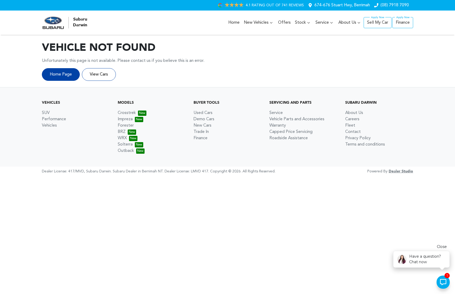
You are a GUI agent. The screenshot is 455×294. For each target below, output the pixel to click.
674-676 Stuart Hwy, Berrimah (342, 5)
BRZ (122, 132)
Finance (403, 23)
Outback (126, 151)
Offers (284, 23)
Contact (353, 132)
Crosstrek (127, 113)
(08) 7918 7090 (394, 5)
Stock (300, 23)
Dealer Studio (401, 171)
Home (234, 23)
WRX (122, 138)
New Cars (202, 125)
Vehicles (49, 125)
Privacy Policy (358, 138)
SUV (46, 113)
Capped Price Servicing (291, 132)
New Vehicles (256, 23)
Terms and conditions (365, 144)
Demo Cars (204, 119)
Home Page (61, 74)
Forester (126, 125)
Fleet (350, 125)
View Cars (99, 74)
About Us (347, 23)
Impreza (125, 119)
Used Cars (203, 113)
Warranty (277, 125)
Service (322, 23)
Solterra (125, 144)
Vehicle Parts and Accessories (296, 119)
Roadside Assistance (288, 138)
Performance (54, 119)
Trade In (201, 132)
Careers (352, 119)
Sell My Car (377, 23)
